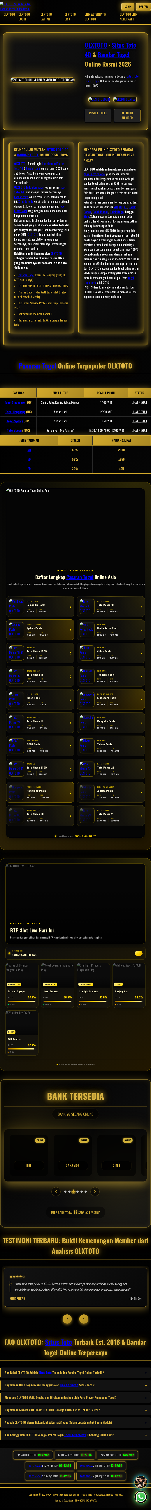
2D (125, 207)
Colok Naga (117, 212)
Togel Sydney (15, 421)
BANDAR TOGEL (28, 154)
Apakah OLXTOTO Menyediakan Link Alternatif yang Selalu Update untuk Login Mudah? (58, 1422)
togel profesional (94, 174)
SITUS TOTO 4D (57, 149)
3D (120, 207)
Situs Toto (132, 76)
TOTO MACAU (35, 1465)
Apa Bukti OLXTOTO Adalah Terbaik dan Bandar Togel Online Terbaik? (54, 1372)
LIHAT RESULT (139, 402)
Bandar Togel (114, 54)
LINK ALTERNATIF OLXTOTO (95, 16)
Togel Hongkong (15, 412)
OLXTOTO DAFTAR (46, 16)
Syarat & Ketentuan (64, 1500)
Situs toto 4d (26, 201)
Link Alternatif (69, 1385)
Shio (86, 216)
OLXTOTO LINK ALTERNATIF (128, 16)
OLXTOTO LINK (70, 16)
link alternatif (50, 163)
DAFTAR (143, 6)
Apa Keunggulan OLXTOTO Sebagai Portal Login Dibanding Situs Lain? (59, 1435)
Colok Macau (100, 212)
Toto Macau (14, 430)
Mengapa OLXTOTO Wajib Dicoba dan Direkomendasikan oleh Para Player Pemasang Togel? (61, 1397)
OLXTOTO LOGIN (24, 16)
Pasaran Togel (26, 275)
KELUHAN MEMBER (127, 115)
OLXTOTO (9, 14)
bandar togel (33, 168)
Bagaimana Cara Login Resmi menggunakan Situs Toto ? (49, 1385)
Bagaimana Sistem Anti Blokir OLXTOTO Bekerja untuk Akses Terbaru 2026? (52, 1410)
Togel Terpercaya (75, 1435)
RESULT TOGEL (98, 113)
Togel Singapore (14, 402)
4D (116, 207)
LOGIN (127, 6)
